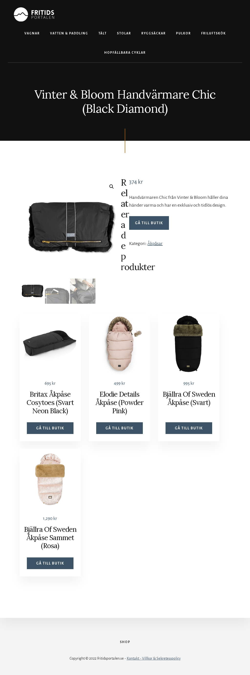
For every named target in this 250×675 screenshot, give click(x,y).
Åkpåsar (155, 243)
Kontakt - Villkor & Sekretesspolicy (154, 658)
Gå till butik (149, 223)
